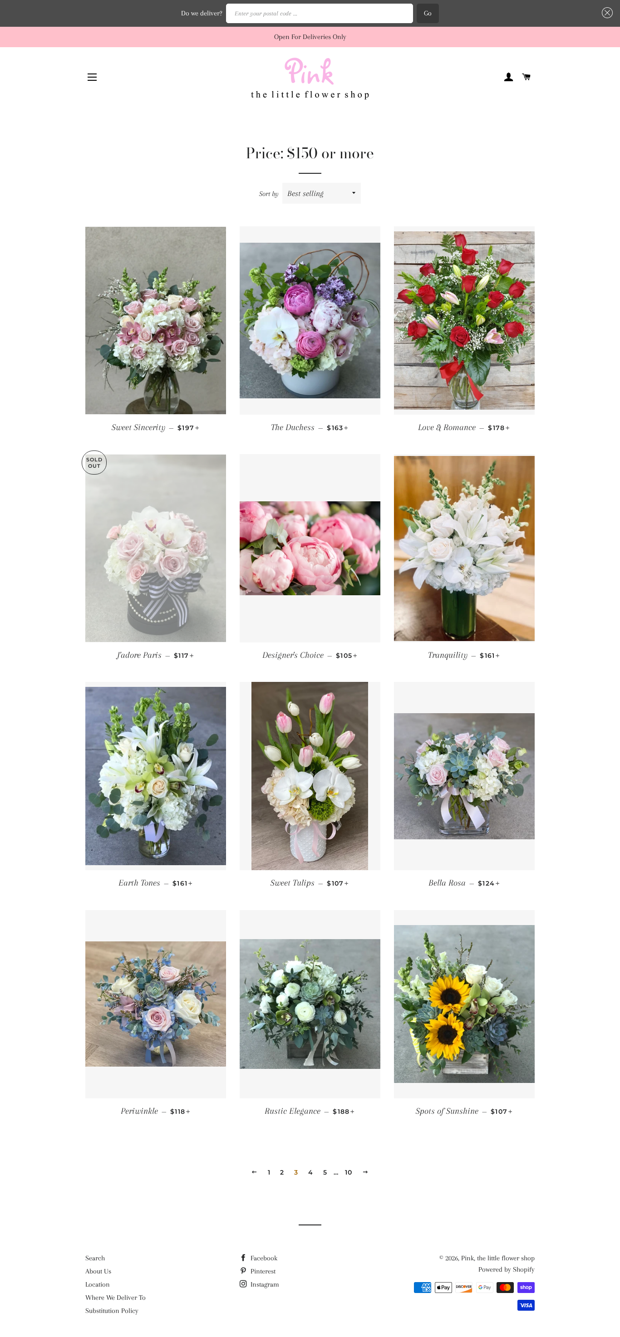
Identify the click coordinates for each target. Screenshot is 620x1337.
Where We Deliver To (115, 1297)
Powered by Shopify (506, 1269)
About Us (98, 1271)
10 (349, 1172)
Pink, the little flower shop (498, 1258)
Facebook (263, 1258)
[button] (605, 13)
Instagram (264, 1284)
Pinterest (262, 1271)
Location (97, 1284)
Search (95, 1258)
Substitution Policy (111, 1311)
